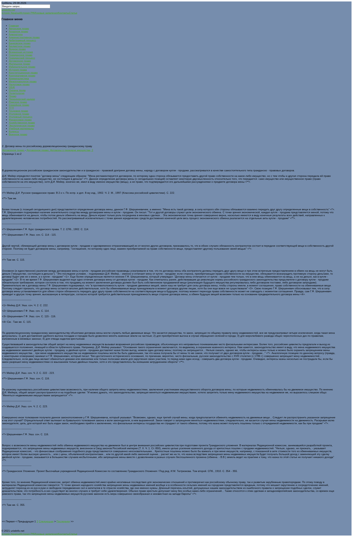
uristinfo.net (8, 9)
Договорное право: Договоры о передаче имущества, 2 (59, 150)
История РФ (27, 12)
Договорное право (13, 150)
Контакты (63, 12)
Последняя (63, 521)
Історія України (11, 12)
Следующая (46, 521)
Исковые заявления (46, 12)
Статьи (73, 12)
